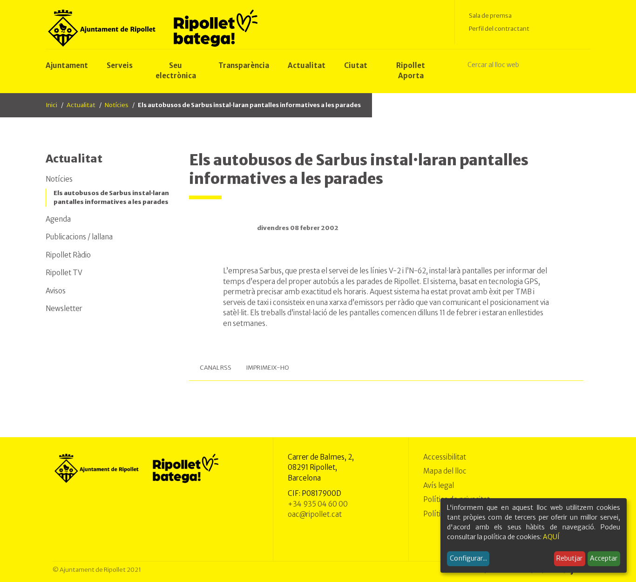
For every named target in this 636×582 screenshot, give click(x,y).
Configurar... (468, 558)
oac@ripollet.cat (315, 514)
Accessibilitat (444, 457)
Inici (51, 105)
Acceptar (603, 558)
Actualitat (81, 105)
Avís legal (438, 485)
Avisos (56, 290)
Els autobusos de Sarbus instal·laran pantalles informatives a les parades (111, 197)
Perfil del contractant (499, 29)
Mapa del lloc (445, 471)
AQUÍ (551, 537)
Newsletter (64, 308)
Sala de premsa (490, 16)
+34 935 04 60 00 (318, 504)
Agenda (58, 219)
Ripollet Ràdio (68, 254)
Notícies (117, 105)
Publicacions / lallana (79, 236)
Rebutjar (569, 558)
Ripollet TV (64, 272)
